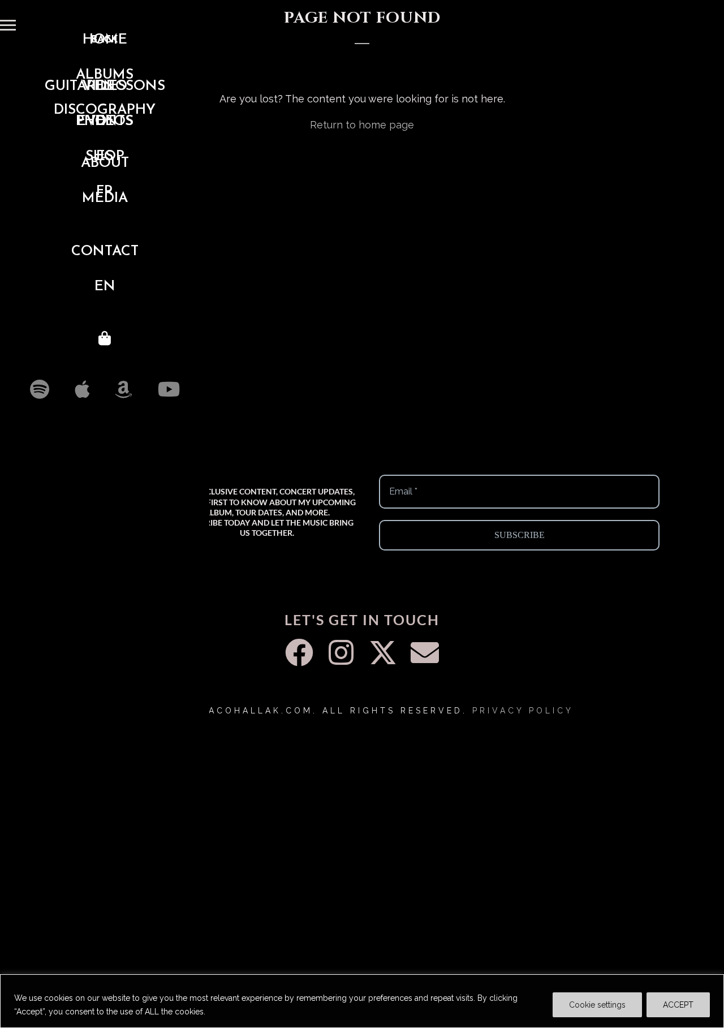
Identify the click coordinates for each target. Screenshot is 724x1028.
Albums (104, 75)
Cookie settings (597, 1004)
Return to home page (362, 125)
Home (105, 40)
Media (105, 198)
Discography (105, 110)
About (105, 163)
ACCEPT (678, 1004)
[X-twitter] (383, 652)
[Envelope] (425, 652)
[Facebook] (299, 652)
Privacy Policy (523, 710)
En (104, 286)
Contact (105, 251)
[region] (362, 1001)
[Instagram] (341, 652)
